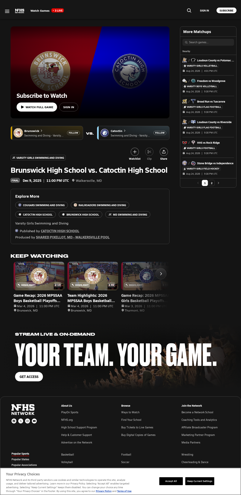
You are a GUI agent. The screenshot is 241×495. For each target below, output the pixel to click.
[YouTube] (34, 421)
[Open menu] (7, 11)
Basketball (67, 454)
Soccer (125, 462)
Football (126, 454)
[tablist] (30, 459)
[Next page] (218, 183)
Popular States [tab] (20, 459)
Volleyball (67, 462)
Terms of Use (124, 491)
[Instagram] (27, 421)
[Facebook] (13, 421)
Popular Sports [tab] (20, 453)
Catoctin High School (60, 230)
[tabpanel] (145, 462)
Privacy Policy (104, 491)
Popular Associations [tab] (24, 464)
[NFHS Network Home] (19, 11)
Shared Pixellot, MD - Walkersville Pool (73, 237)
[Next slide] (161, 273)
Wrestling (187, 454)
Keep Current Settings (199, 481)
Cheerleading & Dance (195, 462)
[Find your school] (189, 10)
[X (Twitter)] (20, 421)
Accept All (171, 481)
